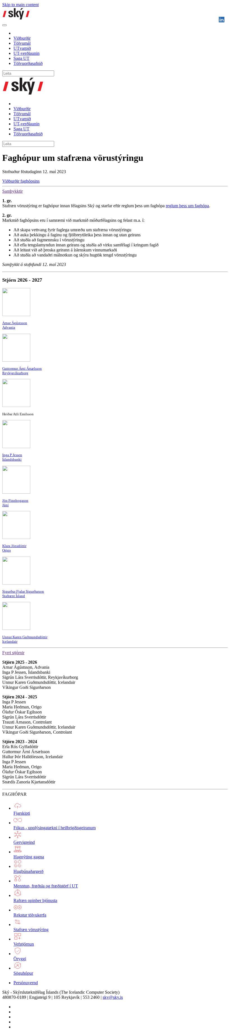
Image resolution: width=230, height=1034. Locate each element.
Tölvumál (22, 43)
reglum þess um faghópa (187, 205)
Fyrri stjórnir (13, 652)
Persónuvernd (25, 982)
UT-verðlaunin (26, 53)
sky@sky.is (113, 997)
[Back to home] (16, 18)
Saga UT (21, 58)
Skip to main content (20, 4)
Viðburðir (22, 38)
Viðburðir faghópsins (21, 181)
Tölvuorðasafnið (28, 63)
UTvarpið (22, 48)
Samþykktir (12, 191)
